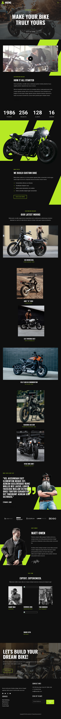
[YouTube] (10, 693)
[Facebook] (2, 693)
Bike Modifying (5, 700)
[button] (30, 32)
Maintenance (5, 702)
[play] (30, 58)
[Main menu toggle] (58, 2)
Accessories (5, 704)
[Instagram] (7, 693)
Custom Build (5, 706)
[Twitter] (5, 693)
